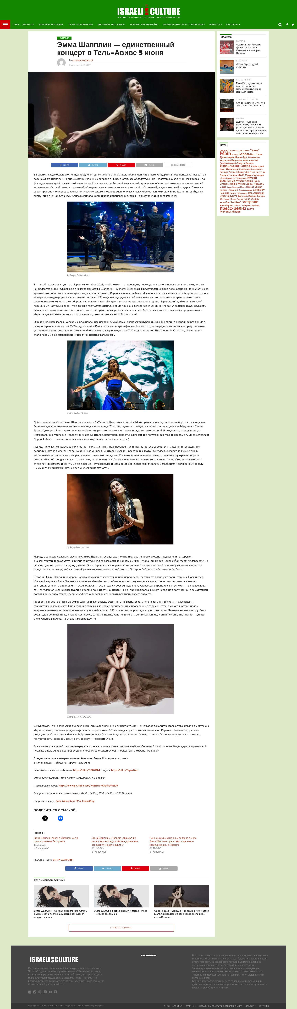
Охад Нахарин (233, 187)
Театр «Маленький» (80, 24)
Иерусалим (236, 160)
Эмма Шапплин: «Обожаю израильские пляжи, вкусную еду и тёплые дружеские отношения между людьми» (115, 841)
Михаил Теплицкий (254, 175)
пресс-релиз (233, 208)
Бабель (244, 154)
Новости (214, 24)
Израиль (249, 163)
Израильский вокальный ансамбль (244, 169)
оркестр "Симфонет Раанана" (247, 206)
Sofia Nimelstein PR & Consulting (75, 801)
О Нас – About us (23, 24)
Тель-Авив (242, 193)
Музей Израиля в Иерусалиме (233, 178)
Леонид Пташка (228, 175)
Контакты (232, 24)
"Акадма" (224, 151)
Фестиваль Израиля (247, 196)
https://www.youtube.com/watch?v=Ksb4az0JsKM (88, 785)
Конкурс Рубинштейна (144, 24)
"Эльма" (254, 150)
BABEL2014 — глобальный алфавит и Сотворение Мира (214, 1006)
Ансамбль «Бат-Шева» (111, 24)
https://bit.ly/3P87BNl (86, 770)
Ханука (261, 196)
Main (225, 153)
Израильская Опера (51, 24)
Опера (223, 187)
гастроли (249, 202)
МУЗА (241, 175)
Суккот (233, 193)
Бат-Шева (256, 154)
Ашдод (235, 154)
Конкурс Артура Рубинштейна (234, 172)
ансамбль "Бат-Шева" (230, 202)
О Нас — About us (173, 1006)
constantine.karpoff (82, 60)
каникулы (226, 205)
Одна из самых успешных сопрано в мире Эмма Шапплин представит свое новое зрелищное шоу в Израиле (173, 841)
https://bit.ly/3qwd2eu (124, 770)
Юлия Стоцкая (252, 199)
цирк (237, 212)
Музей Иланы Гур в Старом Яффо (184, 24)
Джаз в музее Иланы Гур (233, 157)
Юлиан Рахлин (236, 199)
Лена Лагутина (258, 172)
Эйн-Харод (224, 199)
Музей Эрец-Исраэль (251, 184)
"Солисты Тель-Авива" (240, 151)
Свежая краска (245, 190)
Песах (243, 187)
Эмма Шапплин (63, 860)
